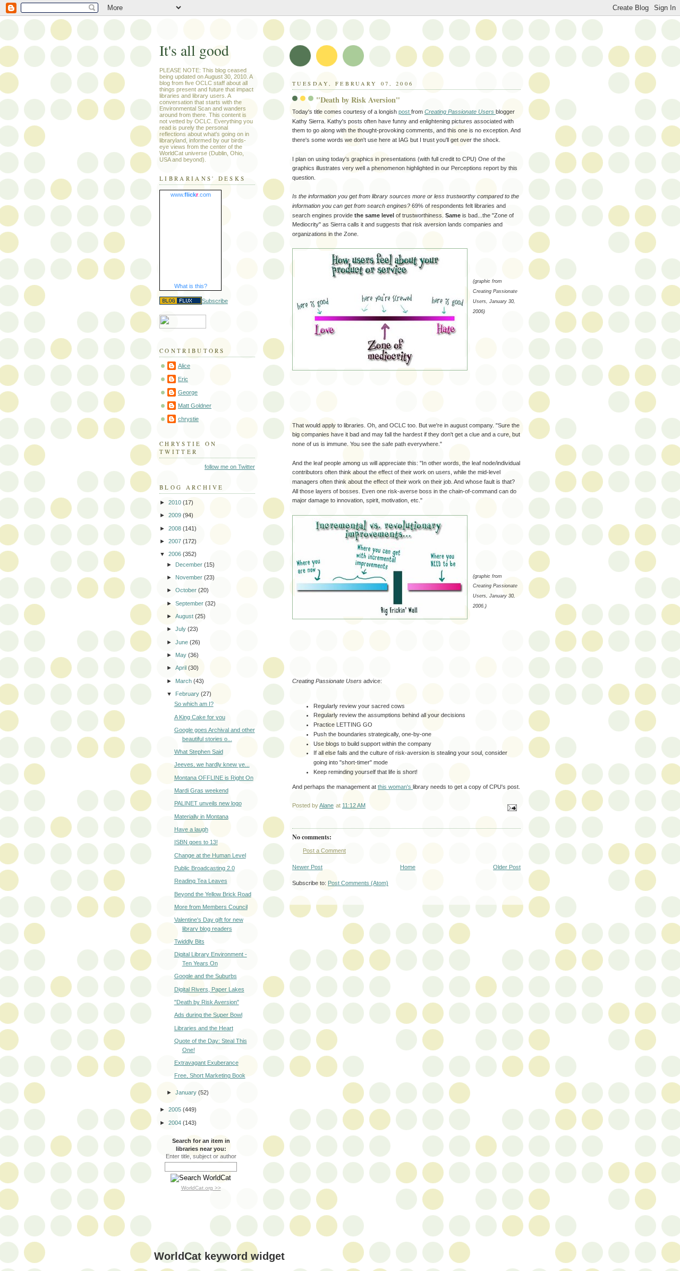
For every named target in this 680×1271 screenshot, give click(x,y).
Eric (183, 379)
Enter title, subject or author (201, 1156)
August (185, 616)
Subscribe (215, 301)
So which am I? (194, 704)
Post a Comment (324, 850)
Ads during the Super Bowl (208, 1015)
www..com (191, 194)
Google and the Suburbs (205, 976)
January (186, 1092)
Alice (184, 366)
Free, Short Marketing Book (209, 1075)
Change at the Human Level (210, 855)
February (188, 694)
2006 (175, 554)
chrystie (188, 419)
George (188, 392)
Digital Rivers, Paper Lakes (209, 989)
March (184, 681)
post (404, 111)
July (181, 629)
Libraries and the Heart (203, 1028)
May (181, 655)
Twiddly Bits (189, 941)
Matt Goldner (194, 405)
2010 (175, 502)
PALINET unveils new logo (208, 803)
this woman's (395, 787)
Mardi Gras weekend (201, 790)
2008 (175, 528)
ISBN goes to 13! (196, 842)
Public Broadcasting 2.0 (204, 868)
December (189, 564)
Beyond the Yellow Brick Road (212, 894)
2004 (175, 1123)
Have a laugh (191, 829)
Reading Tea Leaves (200, 881)
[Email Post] (511, 807)
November (189, 577)
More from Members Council (211, 907)
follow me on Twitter (230, 467)
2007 (175, 541)
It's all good (194, 50)
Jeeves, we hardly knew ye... (212, 764)
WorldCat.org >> (201, 1188)
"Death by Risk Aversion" (206, 1002)
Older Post (507, 867)
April (181, 667)
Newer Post (307, 867)
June (182, 642)
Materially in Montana (201, 816)
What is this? (190, 286)
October (186, 590)
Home (407, 867)
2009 (175, 515)
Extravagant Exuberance (206, 1062)
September (190, 603)
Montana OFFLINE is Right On (213, 778)
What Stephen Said (198, 751)
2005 (175, 1109)
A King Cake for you (199, 717)
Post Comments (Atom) (358, 883)
